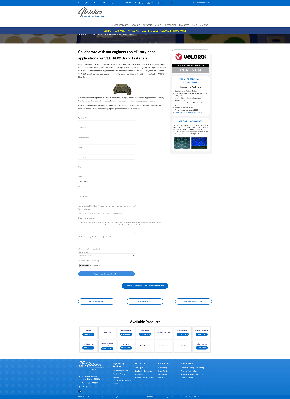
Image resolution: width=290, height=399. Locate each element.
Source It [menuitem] (147, 25)
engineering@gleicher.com (148, 3)
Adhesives (139, 374)
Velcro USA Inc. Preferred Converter (104, 34)
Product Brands (84, 34)
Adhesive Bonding (145, 301)
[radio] (122, 210)
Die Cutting (162, 367)
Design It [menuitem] (135, 25)
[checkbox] (122, 214)
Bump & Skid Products (144, 378)
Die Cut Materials (96, 301)
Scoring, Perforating (189, 371)
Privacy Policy (116, 397)
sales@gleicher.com (89, 387)
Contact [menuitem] (204, 25)
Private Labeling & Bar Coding (192, 374)
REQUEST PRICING (202, 3)
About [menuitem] (158, 25)
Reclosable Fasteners (143, 371)
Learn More (88, 334)
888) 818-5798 (180, 112)
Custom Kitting (187, 378)
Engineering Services (120, 370)
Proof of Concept (119, 374)
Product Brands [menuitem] (120, 25)
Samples (115, 377)
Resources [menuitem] (184, 25)
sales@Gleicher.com (195, 112)
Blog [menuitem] (194, 25)
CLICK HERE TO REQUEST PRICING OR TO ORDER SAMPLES (145, 286)
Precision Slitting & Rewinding (192, 367)
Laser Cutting (163, 371)
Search (162, 3)
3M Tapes (139, 367)
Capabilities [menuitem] (170, 25)
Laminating (162, 374)
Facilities (161, 378)
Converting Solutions (193, 301)
